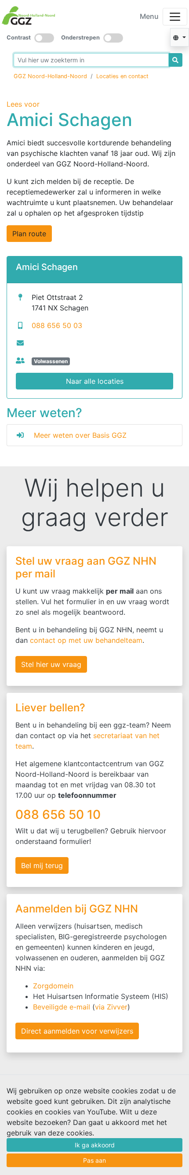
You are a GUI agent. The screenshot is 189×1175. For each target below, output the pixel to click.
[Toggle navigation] (175, 16)
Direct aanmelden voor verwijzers (77, 1031)
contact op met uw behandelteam (86, 640)
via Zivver (111, 1006)
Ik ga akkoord (95, 1145)
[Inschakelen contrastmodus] (44, 38)
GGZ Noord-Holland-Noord (50, 76)
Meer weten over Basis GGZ (80, 435)
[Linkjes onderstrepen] (113, 38)
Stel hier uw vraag (51, 664)
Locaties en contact (122, 76)
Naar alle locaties (95, 381)
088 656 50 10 (59, 814)
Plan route (29, 233)
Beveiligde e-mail (61, 1006)
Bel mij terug (42, 865)
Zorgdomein (53, 985)
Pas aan (94, 1160)
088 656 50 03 (57, 325)
